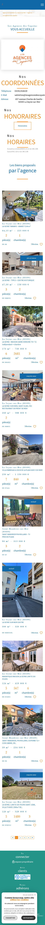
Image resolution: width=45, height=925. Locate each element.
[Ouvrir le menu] (42, 5)
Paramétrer (10, 918)
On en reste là (28, 895)
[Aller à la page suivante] (32, 837)
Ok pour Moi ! (28, 918)
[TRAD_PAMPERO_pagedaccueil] (2, 5)
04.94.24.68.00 (21, 91)
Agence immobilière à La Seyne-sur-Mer (14, 13)
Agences (30, 13)
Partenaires (39, 916)
